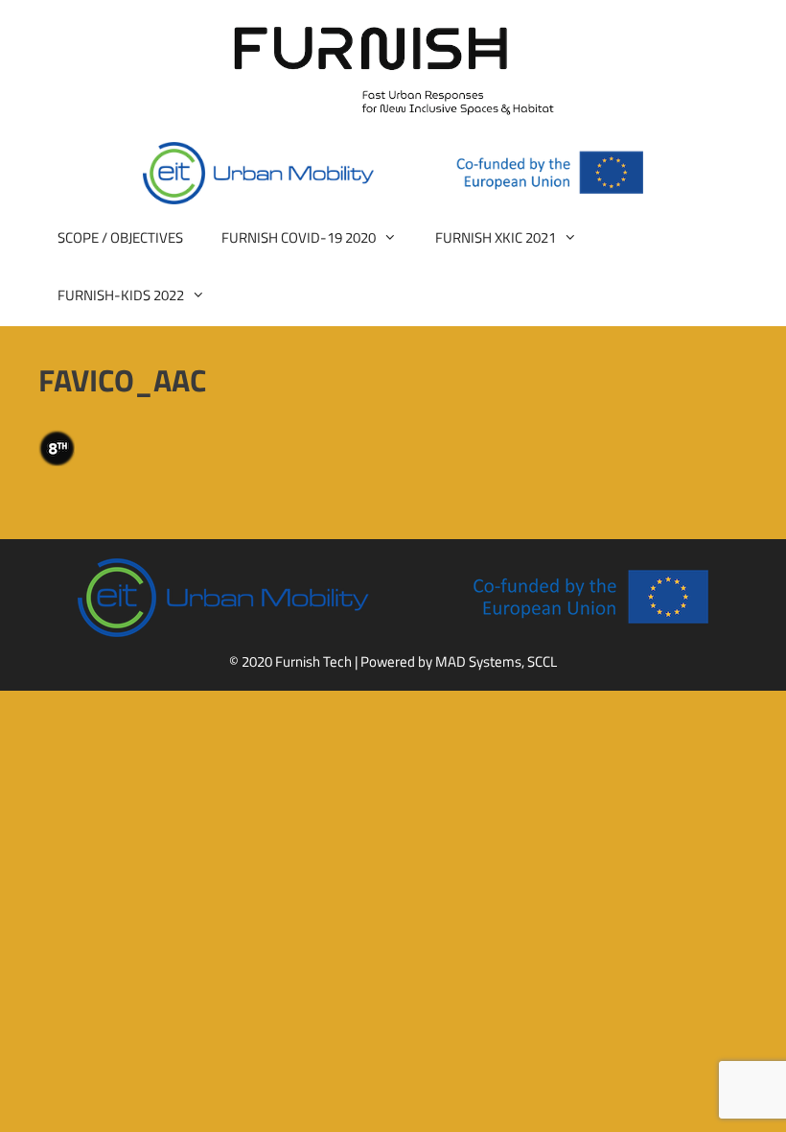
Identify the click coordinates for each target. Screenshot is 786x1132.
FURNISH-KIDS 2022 (121, 295)
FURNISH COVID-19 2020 (298, 237)
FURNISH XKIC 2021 (495, 237)
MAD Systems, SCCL (496, 661)
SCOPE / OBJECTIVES (120, 237)
